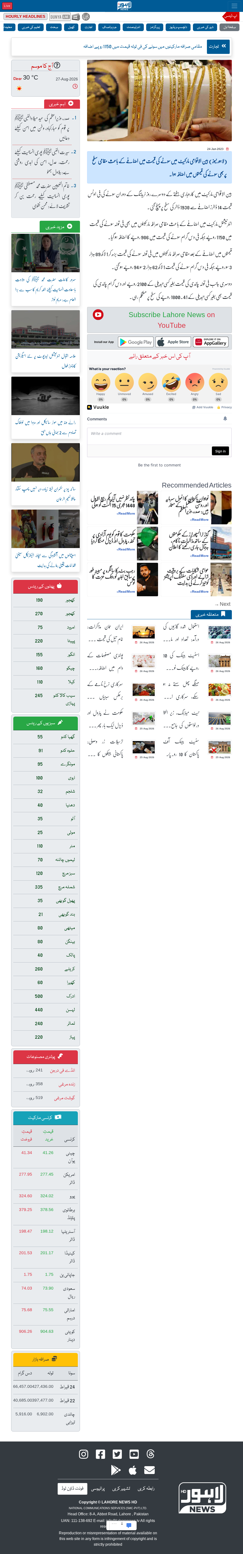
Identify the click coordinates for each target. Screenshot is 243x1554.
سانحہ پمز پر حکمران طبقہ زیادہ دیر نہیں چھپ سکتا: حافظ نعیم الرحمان (45, 494)
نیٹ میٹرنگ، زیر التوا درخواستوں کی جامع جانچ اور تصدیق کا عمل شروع (181, 718)
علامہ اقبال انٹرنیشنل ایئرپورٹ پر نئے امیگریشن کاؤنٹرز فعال (45, 361)
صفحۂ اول (229, 27)
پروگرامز (155, 27)
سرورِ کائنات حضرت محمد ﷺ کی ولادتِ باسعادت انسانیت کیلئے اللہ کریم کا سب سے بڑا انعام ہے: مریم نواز (45, 289)
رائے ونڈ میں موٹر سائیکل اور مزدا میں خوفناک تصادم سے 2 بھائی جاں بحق (45, 427)
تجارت (88, 27)
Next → (222, 604)
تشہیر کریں (121, 1488)
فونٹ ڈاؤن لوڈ (72, 1488)
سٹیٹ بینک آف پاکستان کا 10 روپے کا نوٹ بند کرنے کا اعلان (181, 747)
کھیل (71, 27)
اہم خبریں (57, 104)
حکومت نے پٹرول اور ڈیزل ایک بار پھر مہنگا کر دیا (105, 718)
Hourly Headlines (25, 16)
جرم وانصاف (109, 27)
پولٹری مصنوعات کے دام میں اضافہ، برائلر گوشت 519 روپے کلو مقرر (105, 661)
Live (7, 6)
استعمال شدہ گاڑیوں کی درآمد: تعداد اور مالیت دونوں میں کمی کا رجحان (181, 632)
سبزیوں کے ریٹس (41, 723)
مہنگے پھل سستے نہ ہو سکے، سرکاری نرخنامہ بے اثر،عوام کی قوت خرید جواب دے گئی (181, 690)
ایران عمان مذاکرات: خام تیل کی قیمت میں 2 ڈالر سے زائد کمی (105, 632)
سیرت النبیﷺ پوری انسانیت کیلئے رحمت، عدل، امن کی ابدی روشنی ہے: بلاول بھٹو (42, 162)
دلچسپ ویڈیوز (178, 27)
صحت (54, 27)
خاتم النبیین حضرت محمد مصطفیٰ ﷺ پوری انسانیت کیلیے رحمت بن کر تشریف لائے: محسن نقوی (42, 196)
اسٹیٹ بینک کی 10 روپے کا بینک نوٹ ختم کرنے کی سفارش (181, 661)
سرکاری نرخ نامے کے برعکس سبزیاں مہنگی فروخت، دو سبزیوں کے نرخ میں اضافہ (105, 690)
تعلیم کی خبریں (30, 27)
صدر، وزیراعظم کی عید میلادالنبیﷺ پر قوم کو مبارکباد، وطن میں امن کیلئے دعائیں (42, 128)
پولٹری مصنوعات (41, 1057)
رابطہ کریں (146, 1488)
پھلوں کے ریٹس (41, 586)
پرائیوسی (98, 1488)
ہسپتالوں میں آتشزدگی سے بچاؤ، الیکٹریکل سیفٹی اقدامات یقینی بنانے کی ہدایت (45, 560)
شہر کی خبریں (205, 27)
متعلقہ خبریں (207, 614)
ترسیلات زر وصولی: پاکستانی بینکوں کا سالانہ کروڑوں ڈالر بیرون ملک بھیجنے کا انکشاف (105, 747)
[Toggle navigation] (234, 6)
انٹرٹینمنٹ (133, 27)
